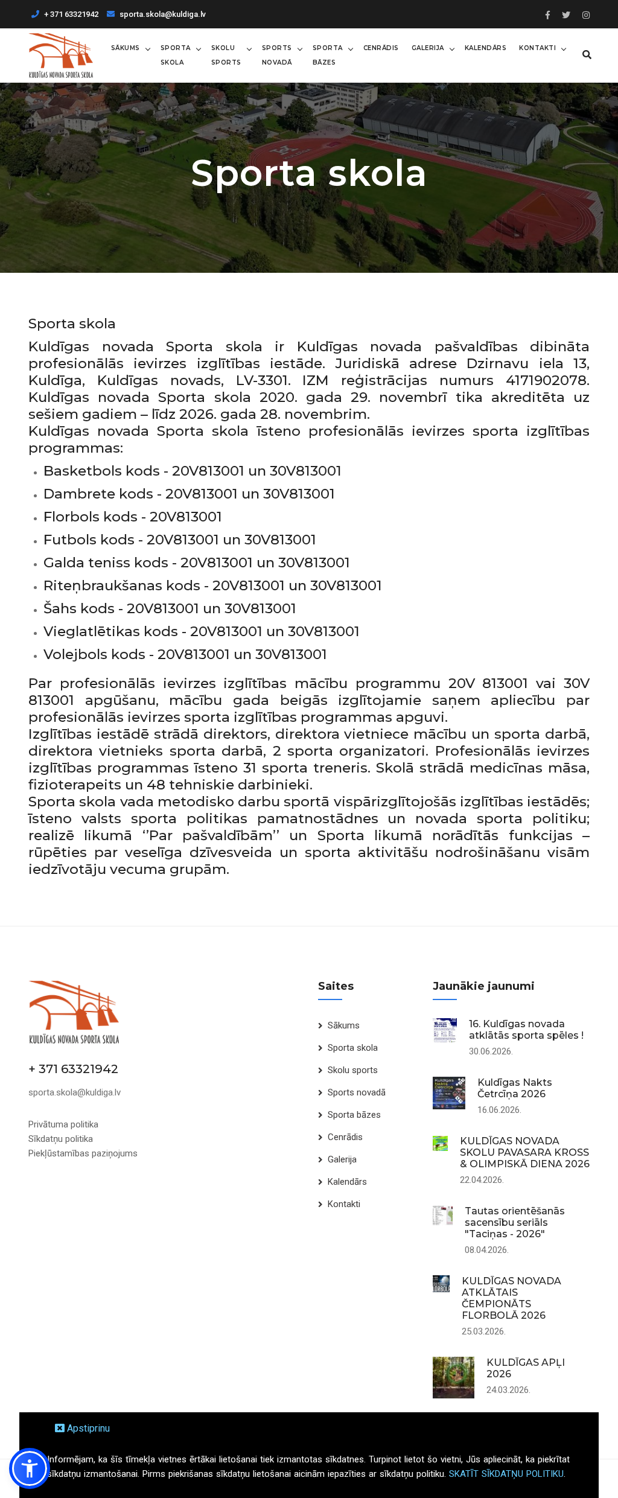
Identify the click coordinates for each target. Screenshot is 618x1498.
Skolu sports (226, 55)
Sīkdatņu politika (60, 1138)
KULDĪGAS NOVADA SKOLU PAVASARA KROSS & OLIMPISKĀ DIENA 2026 (525, 1152)
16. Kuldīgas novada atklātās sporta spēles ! (526, 1029)
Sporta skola (176, 55)
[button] (29, 1468)
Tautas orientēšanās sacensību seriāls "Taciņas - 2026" (515, 1222)
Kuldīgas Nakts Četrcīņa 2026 (514, 1088)
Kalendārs (486, 48)
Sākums (125, 48)
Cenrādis (381, 48)
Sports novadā (277, 55)
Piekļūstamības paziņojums (83, 1153)
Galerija (428, 48)
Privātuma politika (63, 1124)
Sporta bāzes (328, 55)
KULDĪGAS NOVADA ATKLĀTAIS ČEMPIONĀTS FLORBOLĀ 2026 (511, 1298)
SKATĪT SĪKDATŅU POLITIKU (506, 1473)
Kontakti (537, 48)
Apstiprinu (87, 1428)
